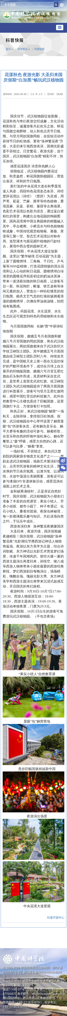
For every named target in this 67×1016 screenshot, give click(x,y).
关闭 (60, 94)
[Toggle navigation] (59, 27)
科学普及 (23, 49)
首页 (8, 49)
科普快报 (39, 49)
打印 (50, 94)
